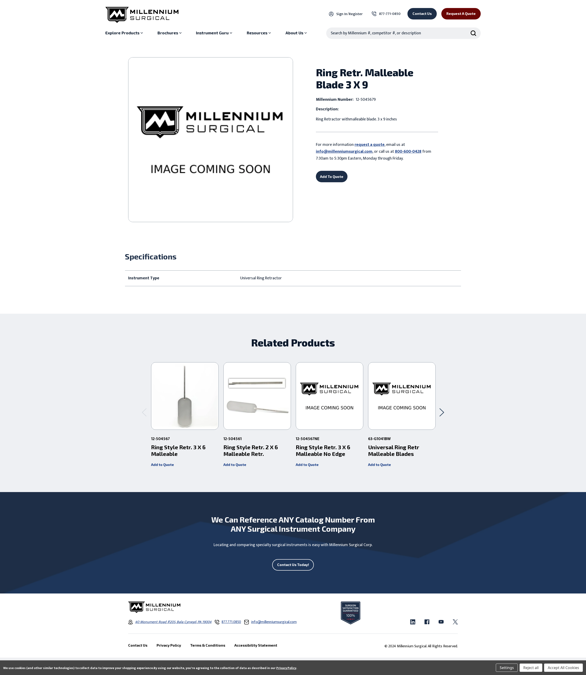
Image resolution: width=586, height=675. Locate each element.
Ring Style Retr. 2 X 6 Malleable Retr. (250, 450)
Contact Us (422, 13)
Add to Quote (162, 464)
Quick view (185, 396)
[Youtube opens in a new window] (441, 621)
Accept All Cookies (563, 667)
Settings (507, 667)
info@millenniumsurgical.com (344, 151)
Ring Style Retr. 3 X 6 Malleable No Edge (323, 450)
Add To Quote (331, 176)
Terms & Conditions (207, 645)
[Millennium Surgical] (142, 15)
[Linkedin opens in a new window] (412, 621)
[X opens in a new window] (455, 621)
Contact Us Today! (293, 564)
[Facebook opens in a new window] (426, 621)
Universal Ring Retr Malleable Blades (393, 450)
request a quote (370, 144)
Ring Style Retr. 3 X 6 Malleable (178, 450)
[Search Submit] (473, 33)
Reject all (531, 667)
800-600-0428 (408, 151)
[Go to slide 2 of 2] (144, 412)
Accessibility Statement (255, 645)
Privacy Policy (286, 668)
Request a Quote (461, 13)
